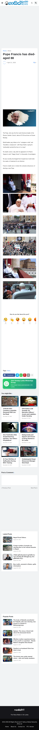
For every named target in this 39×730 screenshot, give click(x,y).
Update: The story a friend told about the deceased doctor (23, 631)
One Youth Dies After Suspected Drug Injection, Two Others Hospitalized (10, 437)
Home (5, 50)
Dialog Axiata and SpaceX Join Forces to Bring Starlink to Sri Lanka (28, 437)
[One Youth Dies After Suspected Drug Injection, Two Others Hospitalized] (10, 427)
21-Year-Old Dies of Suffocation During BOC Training (9, 461)
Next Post (34, 488)
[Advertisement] (19, 27)
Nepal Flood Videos (19, 537)
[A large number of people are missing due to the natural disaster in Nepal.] (7, 548)
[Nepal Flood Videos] (7, 540)
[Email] (28, 375)
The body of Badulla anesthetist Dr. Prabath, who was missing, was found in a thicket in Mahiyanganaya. (24, 622)
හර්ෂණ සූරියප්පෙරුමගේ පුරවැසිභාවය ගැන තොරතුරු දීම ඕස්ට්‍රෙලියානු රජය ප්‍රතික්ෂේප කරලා (24, 556)
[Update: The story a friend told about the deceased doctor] (7, 633)
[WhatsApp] (21, 375)
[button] (2, 3)
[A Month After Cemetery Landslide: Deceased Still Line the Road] (10, 401)
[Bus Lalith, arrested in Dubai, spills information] (7, 566)
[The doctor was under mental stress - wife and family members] (7, 659)
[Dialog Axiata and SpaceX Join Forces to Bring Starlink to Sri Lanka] (28, 427)
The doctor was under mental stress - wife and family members (24, 657)
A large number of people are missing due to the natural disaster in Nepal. (24, 547)
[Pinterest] (24, 375)
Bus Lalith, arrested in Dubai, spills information (24, 565)
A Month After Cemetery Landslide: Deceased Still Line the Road (10, 411)
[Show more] (32, 375)
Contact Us (21, 726)
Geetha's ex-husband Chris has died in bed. (23, 649)
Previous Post (6, 488)
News (9, 50)
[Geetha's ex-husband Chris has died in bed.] (7, 651)
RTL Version (30, 726)
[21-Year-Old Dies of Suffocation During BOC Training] (10, 451)
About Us (13, 726)
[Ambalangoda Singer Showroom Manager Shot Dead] (28, 451)
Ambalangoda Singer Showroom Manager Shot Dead (29, 461)
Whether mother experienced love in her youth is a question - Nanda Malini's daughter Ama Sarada (24, 640)
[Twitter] (17, 375)
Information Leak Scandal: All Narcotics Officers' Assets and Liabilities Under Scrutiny (29, 412)
